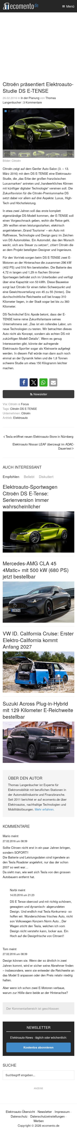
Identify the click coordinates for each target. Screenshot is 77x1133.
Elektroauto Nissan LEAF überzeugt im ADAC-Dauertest (43, 446)
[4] (16, 111)
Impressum (62, 1111)
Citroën (25, 413)
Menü (70, 6)
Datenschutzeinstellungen (47, 1116)
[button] (70, 129)
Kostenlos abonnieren (38, 1047)
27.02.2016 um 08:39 (15, 841)
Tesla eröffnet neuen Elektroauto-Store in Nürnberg (39, 436)
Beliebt (29, 476)
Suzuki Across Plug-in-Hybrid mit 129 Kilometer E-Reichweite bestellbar (38, 710)
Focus (25, 404)
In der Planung (30, 98)
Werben (38, 1120)
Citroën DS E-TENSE (23, 409)
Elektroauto (20, 418)
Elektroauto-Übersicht (20, 1111)
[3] (12, 111)
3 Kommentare (32, 102)
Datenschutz (19, 1116)
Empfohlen (11, 476)
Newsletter (40, 394)
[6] (22, 111)
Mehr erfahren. (44, 809)
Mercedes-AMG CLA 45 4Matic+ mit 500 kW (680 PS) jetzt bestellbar (36, 570)
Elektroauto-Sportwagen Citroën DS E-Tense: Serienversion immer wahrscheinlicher (30, 496)
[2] (9, 111)
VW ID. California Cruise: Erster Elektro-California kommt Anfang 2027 (38, 640)
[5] (19, 111)
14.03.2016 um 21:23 (22, 895)
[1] (5, 111)
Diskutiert (46, 476)
